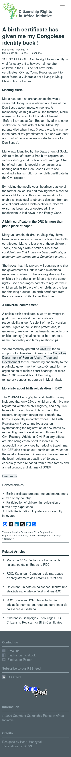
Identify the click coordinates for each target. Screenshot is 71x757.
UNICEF (45, 348)
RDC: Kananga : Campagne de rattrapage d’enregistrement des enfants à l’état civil (35, 575)
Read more (9, 476)
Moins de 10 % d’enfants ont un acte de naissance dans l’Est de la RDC (33, 562)
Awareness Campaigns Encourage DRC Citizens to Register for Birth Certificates (34, 619)
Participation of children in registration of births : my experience (31, 504)
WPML (28, 746)
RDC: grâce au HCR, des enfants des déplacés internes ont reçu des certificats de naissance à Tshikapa (37, 604)
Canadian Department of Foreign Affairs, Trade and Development (34, 357)
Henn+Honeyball (31, 741)
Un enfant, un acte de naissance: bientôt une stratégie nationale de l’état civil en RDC (37, 588)
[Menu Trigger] (63, 7)
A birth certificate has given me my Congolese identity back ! (33, 35)
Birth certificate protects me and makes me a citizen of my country (35, 495)
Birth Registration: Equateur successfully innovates (32, 513)
